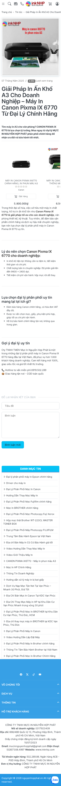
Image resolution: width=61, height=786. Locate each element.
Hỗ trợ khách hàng (15, 711)
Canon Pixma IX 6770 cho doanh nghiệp (27, 253)
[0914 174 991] (22, 4)
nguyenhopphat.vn (32, 778)
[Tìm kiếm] (10, 4)
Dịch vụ (7, 693)
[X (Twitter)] (27, 674)
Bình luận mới (13, 444)
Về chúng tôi (11, 684)
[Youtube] (40, 674)
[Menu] (3, 4)
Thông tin (9, 702)
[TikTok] (33, 674)
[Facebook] (21, 674)
